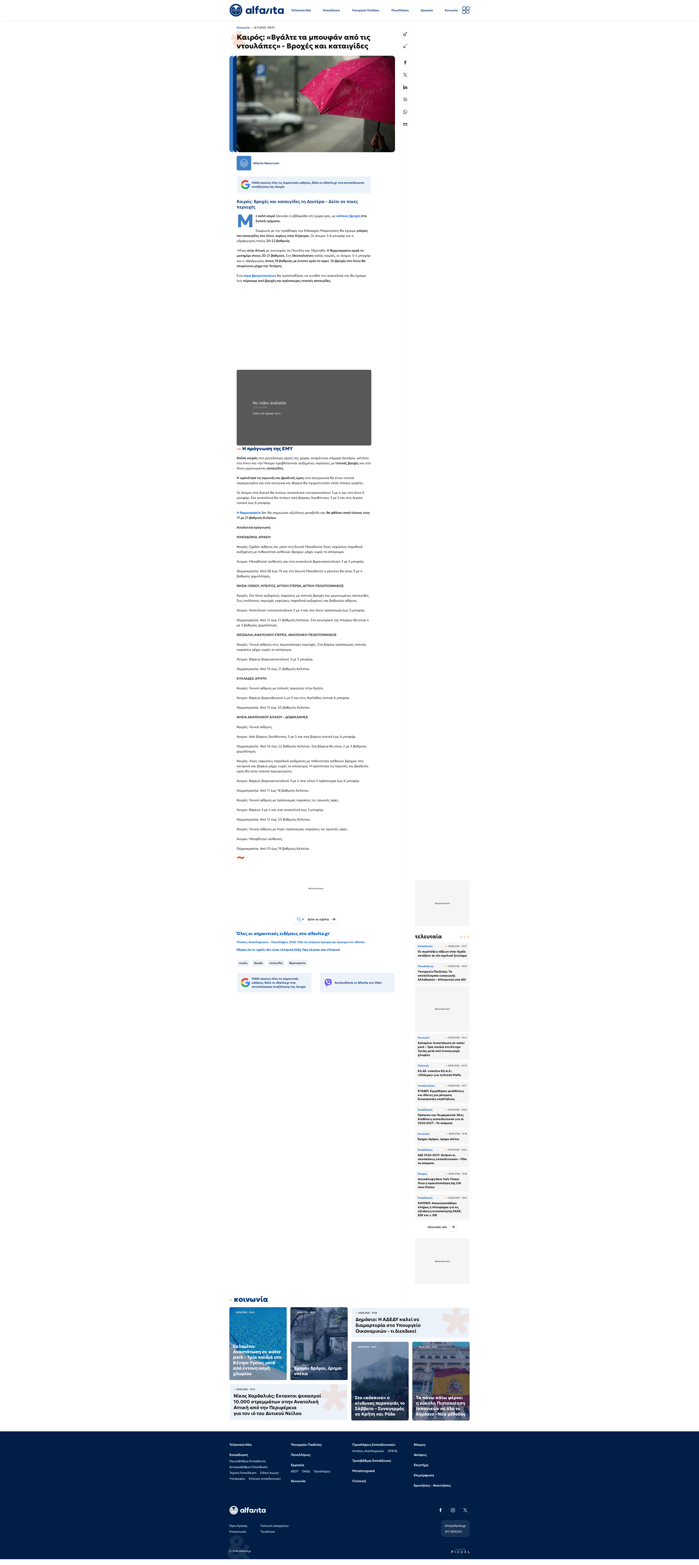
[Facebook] (405, 62)
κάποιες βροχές (348, 216)
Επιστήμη (421, 1465)
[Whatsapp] (405, 112)
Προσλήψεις (322, 1471)
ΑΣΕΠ (294, 1471)
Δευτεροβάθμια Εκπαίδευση (248, 1467)
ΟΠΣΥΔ (392, 1451)
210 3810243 (453, 1531)
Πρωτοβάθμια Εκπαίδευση (247, 1461)
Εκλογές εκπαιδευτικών (265, 1478)
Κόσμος (420, 1444)
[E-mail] (405, 124)
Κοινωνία (451, 10)
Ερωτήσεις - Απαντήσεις (432, 1485)
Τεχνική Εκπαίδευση (242, 1473)
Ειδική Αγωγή (269, 1473)
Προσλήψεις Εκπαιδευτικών (373, 1444)
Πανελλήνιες (400, 10)
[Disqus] (318, 1051)
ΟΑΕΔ (306, 1471)
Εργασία (427, 10)
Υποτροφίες (237, 1478)
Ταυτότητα (267, 1531)
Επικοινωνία (237, 1531)
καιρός (243, 963)
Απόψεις (420, 1455)
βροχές (258, 963)
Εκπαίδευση (331, 10)
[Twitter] (405, 75)
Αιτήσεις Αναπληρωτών (368, 1451)
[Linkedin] (405, 87)
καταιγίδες (276, 963)
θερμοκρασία (297, 963)
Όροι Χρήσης (238, 1525)
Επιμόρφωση (424, 1475)
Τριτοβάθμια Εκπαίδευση (371, 1460)
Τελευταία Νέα (301, 10)
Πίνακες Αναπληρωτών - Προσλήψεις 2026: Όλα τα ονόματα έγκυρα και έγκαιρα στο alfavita (300, 942)
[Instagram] (453, 1510)
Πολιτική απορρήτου (274, 1525)
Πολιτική (359, 1481)
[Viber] (405, 99)
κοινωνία (251, 1299)
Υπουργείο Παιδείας (365, 10)
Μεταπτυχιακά (363, 1471)
